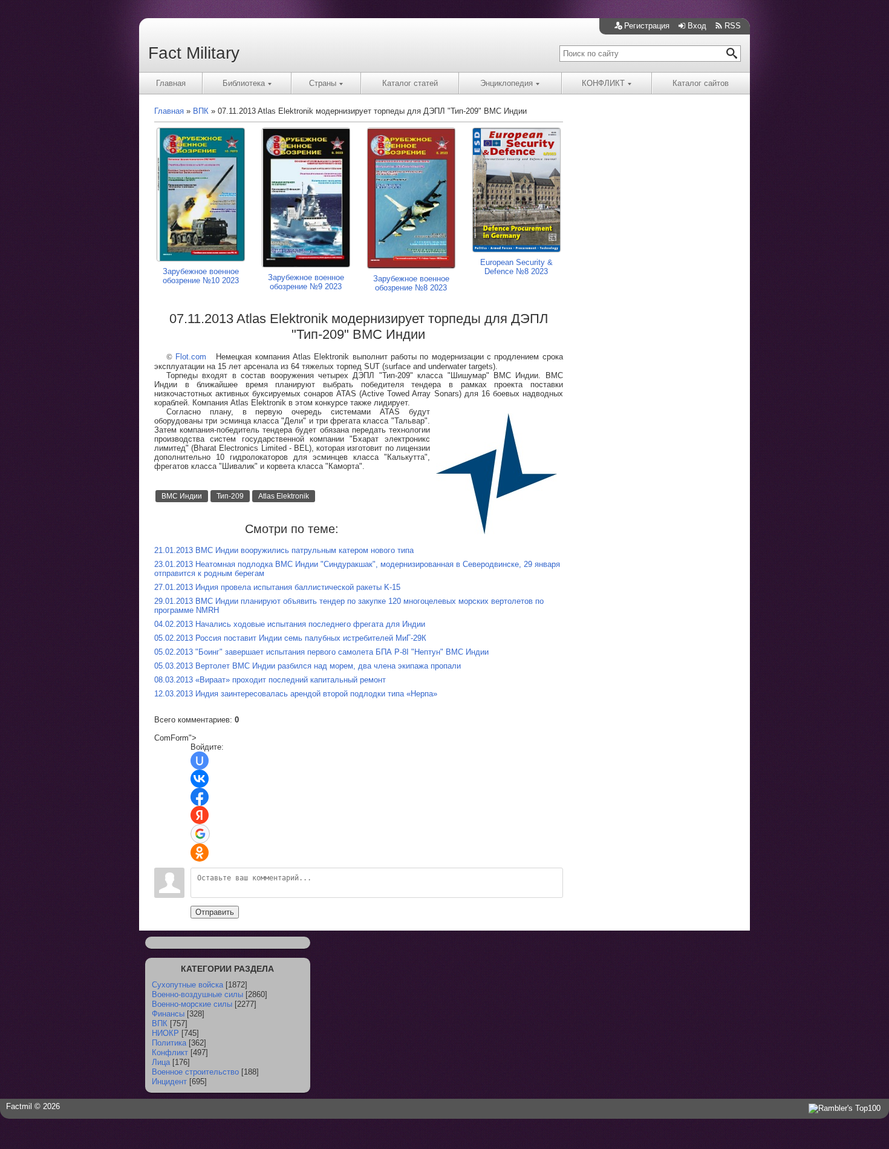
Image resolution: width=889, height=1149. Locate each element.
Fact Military (193, 53)
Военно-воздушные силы (197, 994)
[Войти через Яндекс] (199, 815)
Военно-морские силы (192, 1004)
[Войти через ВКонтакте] (199, 779)
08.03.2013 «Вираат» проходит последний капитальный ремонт (270, 679)
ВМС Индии (181, 496)
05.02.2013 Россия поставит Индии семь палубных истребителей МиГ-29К (290, 638)
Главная (171, 83)
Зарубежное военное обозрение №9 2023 (306, 282)
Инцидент (169, 1081)
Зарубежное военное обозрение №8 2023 (411, 283)
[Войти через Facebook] (199, 797)
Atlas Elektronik (283, 496)
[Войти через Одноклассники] (199, 852)
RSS (733, 25)
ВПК (160, 1023)
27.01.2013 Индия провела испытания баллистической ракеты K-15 (277, 587)
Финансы (168, 1013)
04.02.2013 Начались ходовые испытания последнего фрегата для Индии (289, 624)
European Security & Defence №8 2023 (516, 267)
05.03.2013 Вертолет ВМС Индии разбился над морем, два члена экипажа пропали (307, 665)
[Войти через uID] (199, 760)
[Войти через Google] (200, 833)
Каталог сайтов (700, 83)
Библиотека (244, 83)
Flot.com (190, 356)
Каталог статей (410, 83)
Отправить (214, 912)
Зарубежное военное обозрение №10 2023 (201, 276)
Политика (169, 1042)
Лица (161, 1062)
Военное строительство (195, 1071)
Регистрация (646, 25)
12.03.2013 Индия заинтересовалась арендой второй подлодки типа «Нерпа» (295, 693)
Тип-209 (230, 496)
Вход (697, 25)
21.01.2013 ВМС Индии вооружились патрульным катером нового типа (284, 550)
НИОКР (165, 1033)
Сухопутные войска (187, 984)
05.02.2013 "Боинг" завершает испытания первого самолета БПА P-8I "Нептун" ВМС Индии (321, 651)
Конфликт (170, 1052)
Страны (322, 83)
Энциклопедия (506, 83)
